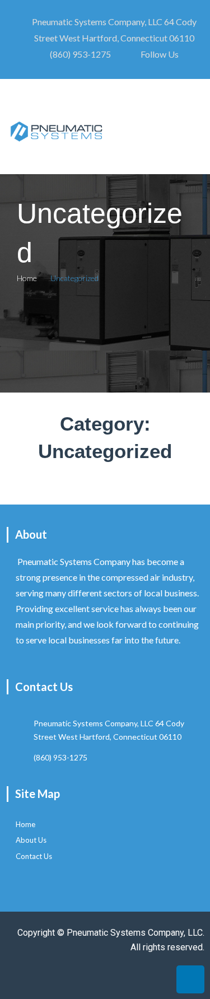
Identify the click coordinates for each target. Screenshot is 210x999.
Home (27, 278)
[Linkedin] (190, 979)
